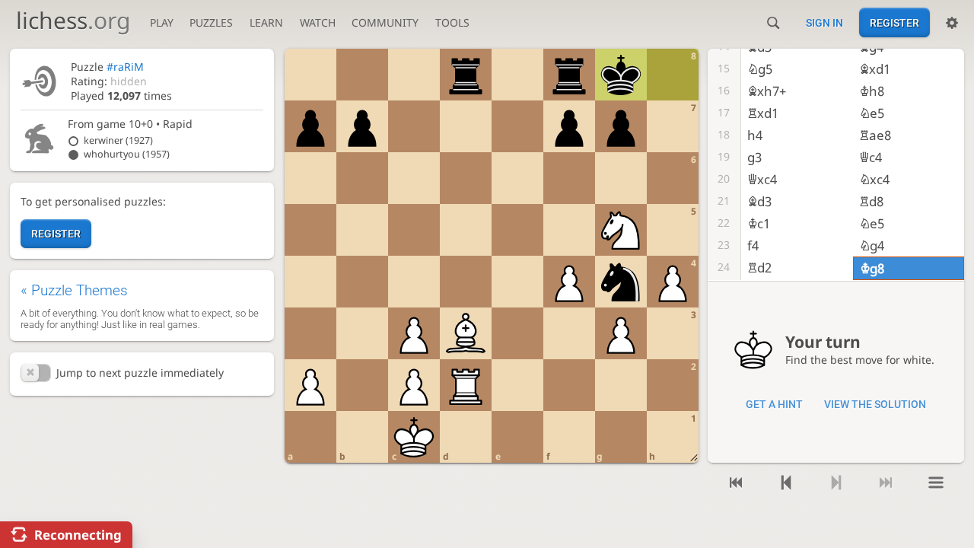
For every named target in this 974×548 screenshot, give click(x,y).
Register (894, 23)
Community (385, 22)
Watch (318, 22)
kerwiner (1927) (118, 140)
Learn (266, 22)
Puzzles (211, 22)
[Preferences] (952, 23)
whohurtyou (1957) (127, 154)
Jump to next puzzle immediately (139, 372)
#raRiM (125, 66)
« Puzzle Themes (74, 290)
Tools (452, 22)
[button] (36, 373)
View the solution (875, 404)
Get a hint (774, 404)
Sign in (824, 23)
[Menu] (936, 482)
